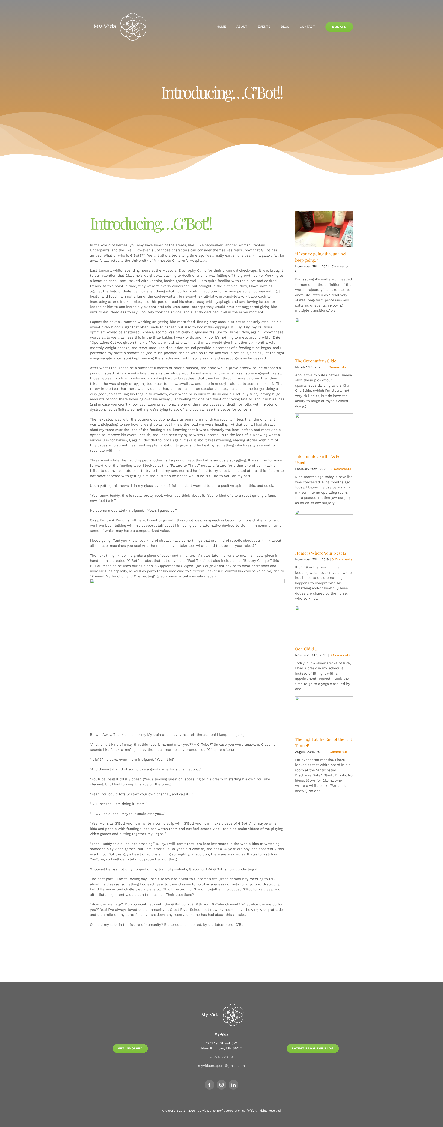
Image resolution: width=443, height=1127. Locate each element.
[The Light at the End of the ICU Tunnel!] (324, 714)
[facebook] (209, 1085)
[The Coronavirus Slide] (324, 336)
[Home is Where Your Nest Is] (324, 528)
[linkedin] (233, 1085)
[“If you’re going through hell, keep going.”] (324, 229)
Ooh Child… (306, 649)
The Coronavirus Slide (315, 361)
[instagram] (221, 1085)
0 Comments (336, 367)
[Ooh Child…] (324, 624)
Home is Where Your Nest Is (320, 553)
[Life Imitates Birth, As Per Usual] (324, 431)
